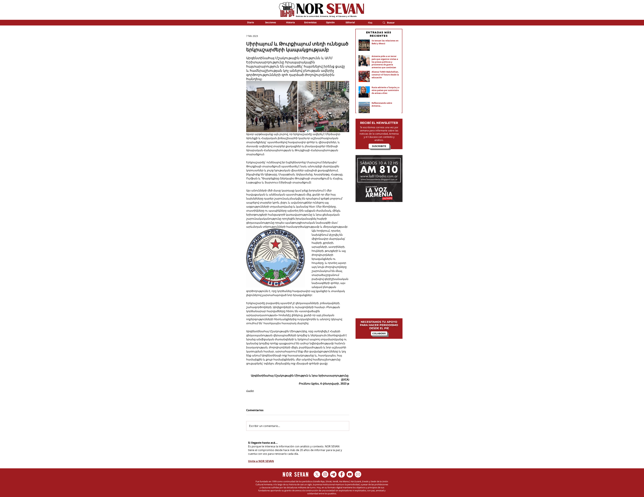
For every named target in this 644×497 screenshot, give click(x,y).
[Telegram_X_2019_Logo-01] (333, 474)
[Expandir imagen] (271, 106)
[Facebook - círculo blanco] (341, 474)
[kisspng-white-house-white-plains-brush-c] (358, 474)
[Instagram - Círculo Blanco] (325, 474)
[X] (317, 474)
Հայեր (250, 390)
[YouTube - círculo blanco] (349, 474)
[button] (270, 22)
